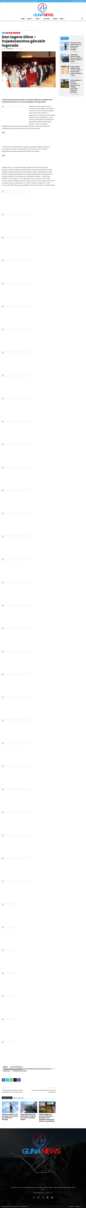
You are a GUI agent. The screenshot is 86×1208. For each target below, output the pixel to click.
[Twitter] (77, 1)
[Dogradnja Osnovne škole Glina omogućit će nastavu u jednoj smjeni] (28, 1107)
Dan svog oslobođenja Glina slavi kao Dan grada (44, 1091)
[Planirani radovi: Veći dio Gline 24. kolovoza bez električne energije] (10, 1107)
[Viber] (19, 1080)
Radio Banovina (33, 1)
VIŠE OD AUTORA (18, 1098)
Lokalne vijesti (16, 32)
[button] (82, 19)
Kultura (46, 19)
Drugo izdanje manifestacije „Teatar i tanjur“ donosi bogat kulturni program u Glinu (76, 71)
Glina (10, 30)
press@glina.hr (48, 1193)
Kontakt (71, 1206)
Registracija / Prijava (23, 1)
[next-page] (6, 1125)
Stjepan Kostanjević (19, 1071)
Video (62, 19)
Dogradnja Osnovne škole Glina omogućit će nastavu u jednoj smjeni (28, 1116)
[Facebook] (71, 1)
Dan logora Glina (16, 1066)
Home (23, 19)
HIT (7, 32)
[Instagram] (74, 1)
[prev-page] (3, 1125)
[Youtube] (83, 1)
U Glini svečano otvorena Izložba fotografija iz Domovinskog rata (12, 1091)
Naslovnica (4, 30)
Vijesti (29, 19)
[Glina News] (43, 9)
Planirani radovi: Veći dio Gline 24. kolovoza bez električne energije (10, 1116)
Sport (38, 19)
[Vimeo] (80, 1)
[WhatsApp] (11, 1080)
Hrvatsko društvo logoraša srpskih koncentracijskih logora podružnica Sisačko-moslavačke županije (27, 1069)
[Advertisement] (43, 25)
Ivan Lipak (7, 1071)
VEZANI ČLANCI (7, 1098)
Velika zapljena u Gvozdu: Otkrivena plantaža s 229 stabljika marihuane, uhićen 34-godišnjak (47, 1117)
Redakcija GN (10, 48)
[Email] (15, 1080)
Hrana (55, 19)
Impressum (78, 1206)
